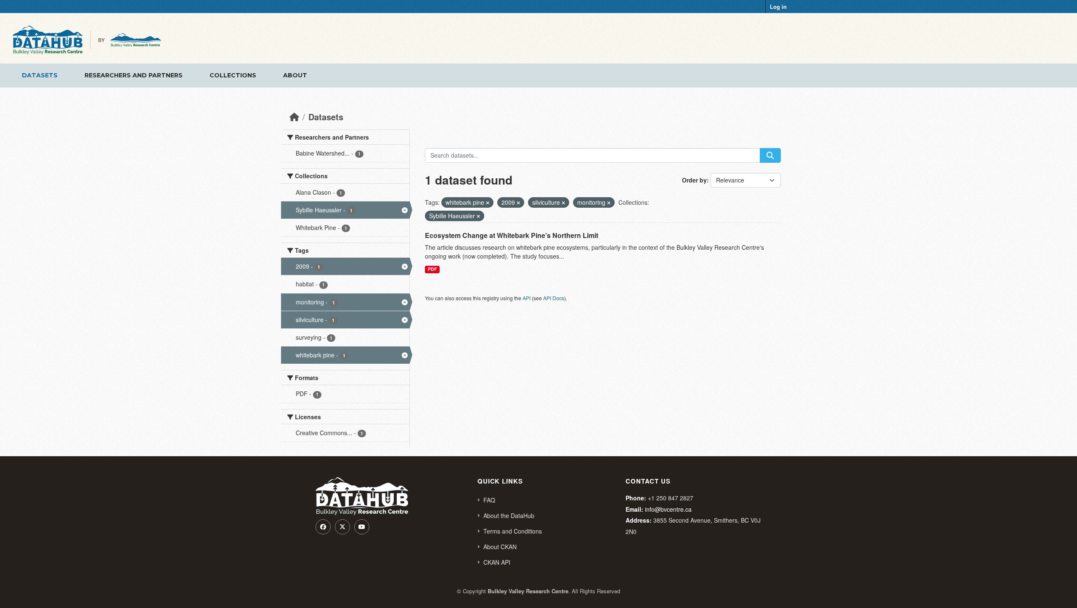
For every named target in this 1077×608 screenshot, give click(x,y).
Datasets (40, 75)
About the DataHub (508, 515)
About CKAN (500, 546)
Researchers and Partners (134, 75)
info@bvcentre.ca (668, 509)
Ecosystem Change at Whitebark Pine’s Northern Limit (511, 235)
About (295, 75)
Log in (778, 7)
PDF (432, 269)
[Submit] (770, 155)
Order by (694, 180)
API (527, 297)
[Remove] (487, 202)
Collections (233, 75)
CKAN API (496, 562)
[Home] (294, 117)
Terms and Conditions (512, 531)
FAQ (489, 500)
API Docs (553, 297)
